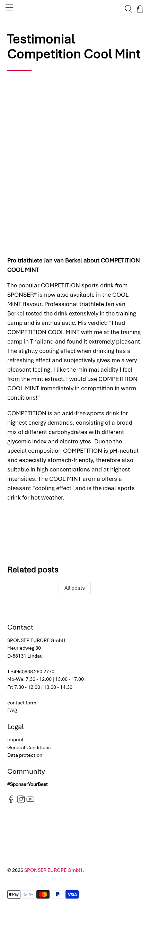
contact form (21, 703)
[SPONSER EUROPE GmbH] (74, 9)
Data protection (24, 755)
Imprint (15, 739)
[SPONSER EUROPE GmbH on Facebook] (11, 801)
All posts (74, 587)
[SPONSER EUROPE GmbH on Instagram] (21, 801)
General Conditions (29, 747)
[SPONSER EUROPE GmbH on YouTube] (30, 801)
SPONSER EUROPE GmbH (53, 870)
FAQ (12, 710)
